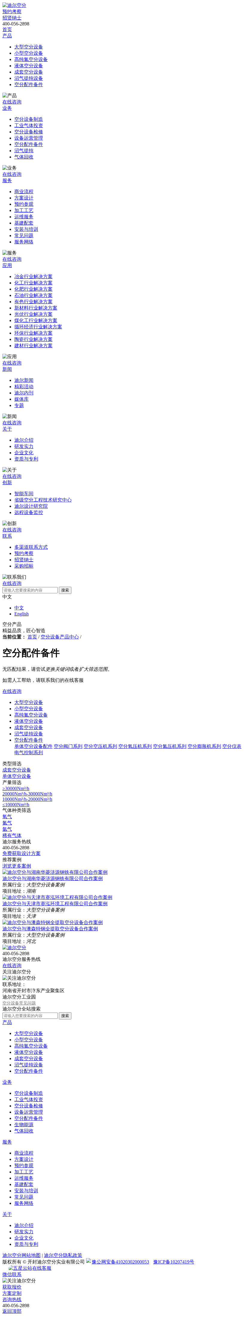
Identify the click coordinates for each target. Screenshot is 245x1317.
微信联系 (12, 1274)
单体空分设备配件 (33, 746)
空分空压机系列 (100, 746)
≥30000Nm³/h (15, 788)
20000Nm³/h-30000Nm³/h (27, 793)
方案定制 (12, 1293)
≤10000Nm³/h (15, 804)
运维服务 (23, 216)
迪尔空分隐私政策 (63, 1255)
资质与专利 (26, 458)
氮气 (7, 822)
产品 (7, 35)
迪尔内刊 (23, 392)
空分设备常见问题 (19, 1003)
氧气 (7, 816)
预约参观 (23, 204)
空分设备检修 (28, 131)
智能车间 (23, 493)
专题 (19, 405)
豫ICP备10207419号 (173, 1261)
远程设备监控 (28, 512)
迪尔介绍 (23, 440)
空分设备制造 (28, 119)
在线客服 (41, 1268)
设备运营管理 (28, 138)
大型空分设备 (28, 46)
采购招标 (23, 565)
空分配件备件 (28, 84)
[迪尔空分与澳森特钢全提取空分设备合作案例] (52, 922)
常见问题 (23, 235)
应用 (7, 265)
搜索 (65, 590)
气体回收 (23, 156)
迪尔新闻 (23, 380)
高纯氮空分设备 (31, 59)
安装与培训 (26, 229)
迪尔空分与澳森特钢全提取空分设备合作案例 (50, 928)
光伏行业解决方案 (33, 314)
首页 (7, 29)
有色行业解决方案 (33, 301)
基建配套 (23, 222)
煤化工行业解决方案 (35, 320)
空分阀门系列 (68, 746)
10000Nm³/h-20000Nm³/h (27, 799)
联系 (7, 536)
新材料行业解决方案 (35, 307)
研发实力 (23, 446)
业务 (7, 108)
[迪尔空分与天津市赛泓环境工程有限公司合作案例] (57, 897)
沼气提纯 (23, 150)
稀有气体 (12, 835)
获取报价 (12, 1286)
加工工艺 (23, 210)
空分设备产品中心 (60, 636)
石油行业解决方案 (33, 295)
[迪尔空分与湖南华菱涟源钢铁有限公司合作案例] (55, 872)
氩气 (7, 829)
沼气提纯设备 (28, 78)
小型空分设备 (28, 53)
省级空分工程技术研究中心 (43, 499)
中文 (19, 607)
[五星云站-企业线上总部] (20, 1268)
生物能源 (23, 1124)
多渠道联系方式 (31, 547)
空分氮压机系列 (169, 746)
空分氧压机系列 (135, 746)
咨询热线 (12, 1299)
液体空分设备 (28, 65)
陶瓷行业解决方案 (33, 339)
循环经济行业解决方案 (38, 326)
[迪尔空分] (14, 5)
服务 (7, 180)
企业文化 (23, 452)
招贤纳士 (12, 17)
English (21, 613)
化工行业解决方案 (33, 282)
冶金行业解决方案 (33, 276)
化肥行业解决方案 (33, 289)
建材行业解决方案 (33, 345)
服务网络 (23, 241)
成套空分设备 (28, 71)
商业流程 (23, 191)
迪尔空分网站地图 (21, 1255)
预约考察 (12, 11)
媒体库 (21, 399)
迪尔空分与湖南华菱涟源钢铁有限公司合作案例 (52, 878)
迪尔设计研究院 (31, 506)
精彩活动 (23, 386)
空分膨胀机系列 (204, 746)
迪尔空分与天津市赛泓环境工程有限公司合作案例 (55, 903)
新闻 (7, 369)
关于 (7, 429)
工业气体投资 (28, 125)
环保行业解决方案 (33, 333)
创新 (7, 482)
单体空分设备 (16, 776)
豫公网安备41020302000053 (120, 1261)
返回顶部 (12, 1311)
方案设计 (23, 197)
